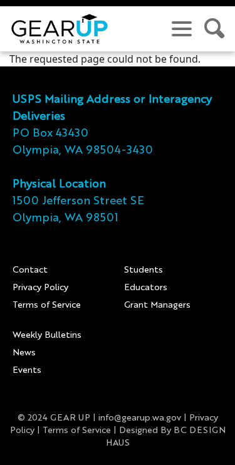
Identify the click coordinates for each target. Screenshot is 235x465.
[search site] (215, 28)
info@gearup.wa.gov (139, 418)
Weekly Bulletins (47, 335)
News (24, 352)
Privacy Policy (40, 287)
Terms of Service (47, 305)
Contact (30, 270)
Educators (145, 287)
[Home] (59, 29)
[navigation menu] (182, 28)
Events (27, 370)
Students (143, 270)
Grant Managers (157, 305)
